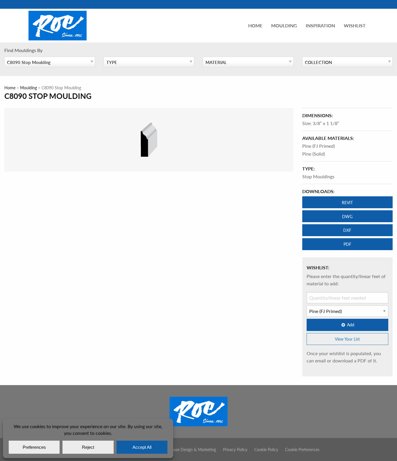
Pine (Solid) (313, 153)
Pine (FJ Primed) (318, 146)
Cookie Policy (266, 449)
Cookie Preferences (302, 449)
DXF (347, 230)
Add (350, 324)
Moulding (284, 25)
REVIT (347, 202)
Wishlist (355, 25)
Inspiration (320, 25)
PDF (347, 244)
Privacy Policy (235, 449)
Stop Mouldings (318, 176)
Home (255, 25)
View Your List (347, 339)
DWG (347, 216)
